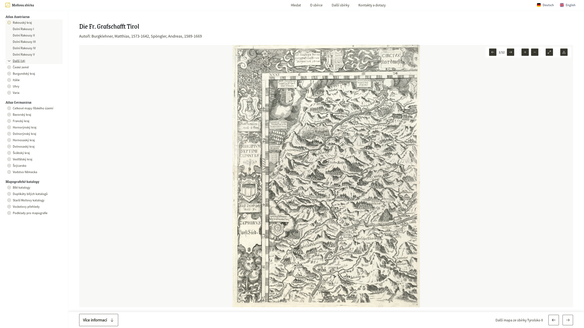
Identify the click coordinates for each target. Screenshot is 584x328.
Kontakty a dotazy (372, 5)
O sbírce (316, 5)
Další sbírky (340, 5)
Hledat (296, 5)
